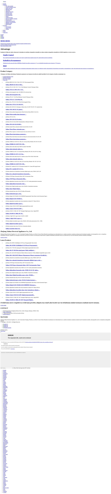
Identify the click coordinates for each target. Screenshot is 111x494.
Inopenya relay (9, 19)
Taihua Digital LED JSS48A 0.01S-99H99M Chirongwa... (21, 285)
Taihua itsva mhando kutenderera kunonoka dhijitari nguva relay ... (24, 260)
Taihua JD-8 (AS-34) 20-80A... (14, 124)
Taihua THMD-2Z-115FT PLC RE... (15, 144)
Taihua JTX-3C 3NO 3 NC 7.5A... (15, 89)
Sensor (7, 16)
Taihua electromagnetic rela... (13, 94)
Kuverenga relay (9, 15)
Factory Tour (8, 27)
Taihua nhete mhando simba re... (14, 149)
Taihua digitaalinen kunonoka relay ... (16, 183)
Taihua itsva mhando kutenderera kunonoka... (18, 174)
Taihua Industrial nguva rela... (14, 193)
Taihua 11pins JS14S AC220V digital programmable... (20, 295)
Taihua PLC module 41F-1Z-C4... (15, 169)
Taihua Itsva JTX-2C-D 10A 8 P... (15, 104)
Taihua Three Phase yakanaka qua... (15, 129)
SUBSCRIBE (3, 305)
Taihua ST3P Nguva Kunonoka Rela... (16, 179)
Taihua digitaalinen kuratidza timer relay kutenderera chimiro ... (23, 290)
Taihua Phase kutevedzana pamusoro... (16, 134)
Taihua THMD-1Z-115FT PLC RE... (15, 164)
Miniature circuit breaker (11, 22)
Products (5, 4)
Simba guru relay (9, 8)
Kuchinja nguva (9, 14)
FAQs (4, 31)
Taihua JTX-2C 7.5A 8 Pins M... (14, 99)
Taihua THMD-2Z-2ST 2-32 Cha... (15, 154)
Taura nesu (5, 32)
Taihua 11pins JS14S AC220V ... (14, 208)
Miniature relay (9, 9)
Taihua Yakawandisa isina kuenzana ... (16, 114)
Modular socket (9, 23)
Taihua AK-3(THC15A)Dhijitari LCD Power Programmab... (22, 245)
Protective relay (9, 13)
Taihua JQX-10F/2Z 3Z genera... (14, 109)
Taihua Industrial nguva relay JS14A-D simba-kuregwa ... (21, 280)
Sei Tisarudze (8, 26)
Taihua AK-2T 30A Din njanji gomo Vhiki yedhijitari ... (20, 250)
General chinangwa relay (11, 7)
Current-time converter (10, 21)
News (4, 30)
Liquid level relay (9, 17)
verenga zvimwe (4, 237)
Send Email (3, 331)
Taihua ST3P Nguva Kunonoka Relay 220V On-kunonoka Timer (23, 265)
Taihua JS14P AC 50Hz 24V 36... (14, 213)
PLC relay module (9, 6)
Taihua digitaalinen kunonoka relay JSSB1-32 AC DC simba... (22, 270)
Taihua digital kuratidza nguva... (14, 203)
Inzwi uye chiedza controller (11, 18)
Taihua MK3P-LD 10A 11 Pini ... (14, 84)
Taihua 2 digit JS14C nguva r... (14, 218)
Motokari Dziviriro (9, 11)
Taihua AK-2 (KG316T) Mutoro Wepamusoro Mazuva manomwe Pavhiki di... (26, 255)
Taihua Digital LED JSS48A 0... (14, 198)
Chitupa (7, 29)
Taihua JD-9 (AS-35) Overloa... (14, 119)
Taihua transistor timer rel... (13, 228)
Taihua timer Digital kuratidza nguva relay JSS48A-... (20, 275)
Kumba (4, 3)
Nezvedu (5, 25)
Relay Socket (8, 24)
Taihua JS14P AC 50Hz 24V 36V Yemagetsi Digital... (20, 300)
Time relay (8, 10)
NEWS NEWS (5, 41)
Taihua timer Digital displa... (13, 188)
